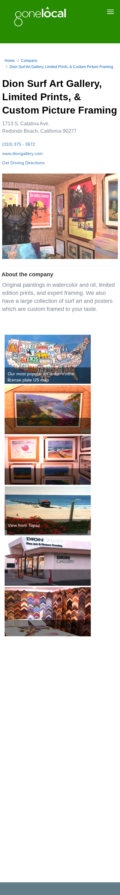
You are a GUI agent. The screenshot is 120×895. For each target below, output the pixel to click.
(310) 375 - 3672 (18, 144)
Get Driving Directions (23, 162)
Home (10, 60)
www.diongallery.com (22, 153)
